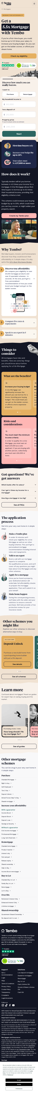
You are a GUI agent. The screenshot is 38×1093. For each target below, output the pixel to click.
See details (17, 664)
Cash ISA (21, 992)
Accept (19, 1080)
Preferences (19, 1088)
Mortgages (7, 9)
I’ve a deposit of (8, 109)
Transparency (5, 992)
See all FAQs (19, 505)
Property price (8, 120)
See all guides (19, 746)
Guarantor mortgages (25, 975)
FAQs (3, 980)
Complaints (5, 995)
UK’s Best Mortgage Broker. (20, 262)
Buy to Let (21, 981)
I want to (6, 90)
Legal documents (7, 998)
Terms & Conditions (7, 983)
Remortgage (22, 978)
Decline (19, 1084)
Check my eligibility (19, 56)
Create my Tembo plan (19, 216)
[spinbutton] (19, 104)
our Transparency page (23, 1049)
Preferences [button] (10, 1074)
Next (19, 133)
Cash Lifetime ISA (24, 984)
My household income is (11, 99)
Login (3, 978)
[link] (19, 780)
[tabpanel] (19, 491)
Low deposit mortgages (25, 972)
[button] (34, 3)
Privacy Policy (6, 986)
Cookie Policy (6, 989)
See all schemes (19, 676)
